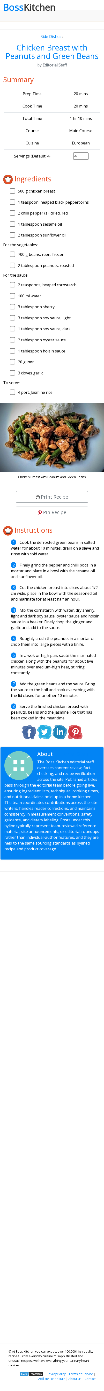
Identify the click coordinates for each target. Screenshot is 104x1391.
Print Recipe (54, 497)
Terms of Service (81, 1374)
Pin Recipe (54, 512)
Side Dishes (51, 36)
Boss (29, 7)
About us (75, 1379)
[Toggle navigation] (95, 9)
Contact (90, 1379)
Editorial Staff (71, 754)
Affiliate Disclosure (51, 1379)
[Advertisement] (52, 1099)
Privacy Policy (56, 1374)
